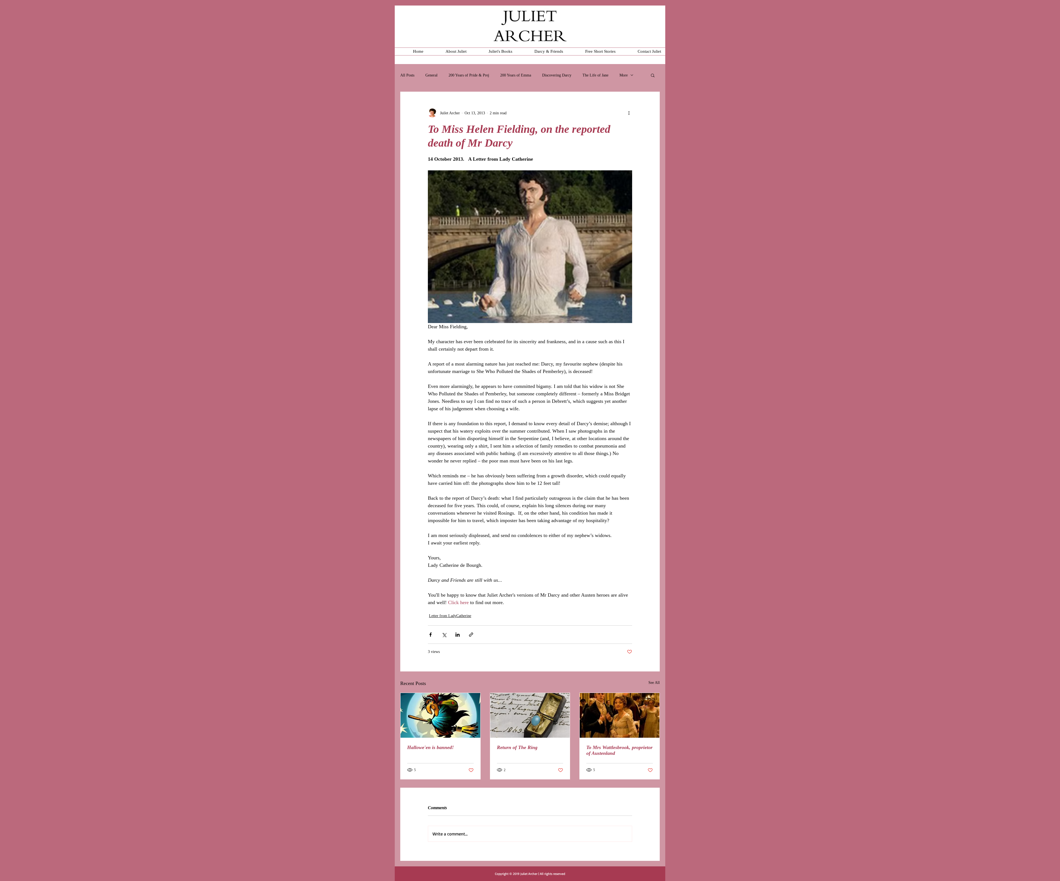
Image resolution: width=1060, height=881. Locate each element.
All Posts (407, 75)
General (431, 75)
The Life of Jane (595, 75)
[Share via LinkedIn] (457, 634)
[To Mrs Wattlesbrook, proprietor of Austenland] (619, 715)
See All (654, 683)
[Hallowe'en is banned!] (440, 715)
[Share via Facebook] (430, 634)
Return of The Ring (517, 747)
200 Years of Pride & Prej (469, 75)
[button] (652, 75)
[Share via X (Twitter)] (444, 634)
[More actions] (629, 113)
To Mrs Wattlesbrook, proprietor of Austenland (619, 750)
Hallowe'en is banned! (430, 747)
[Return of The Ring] (530, 715)
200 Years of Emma (515, 75)
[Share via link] (471, 634)
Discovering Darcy (556, 75)
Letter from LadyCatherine (450, 616)
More (623, 75)
